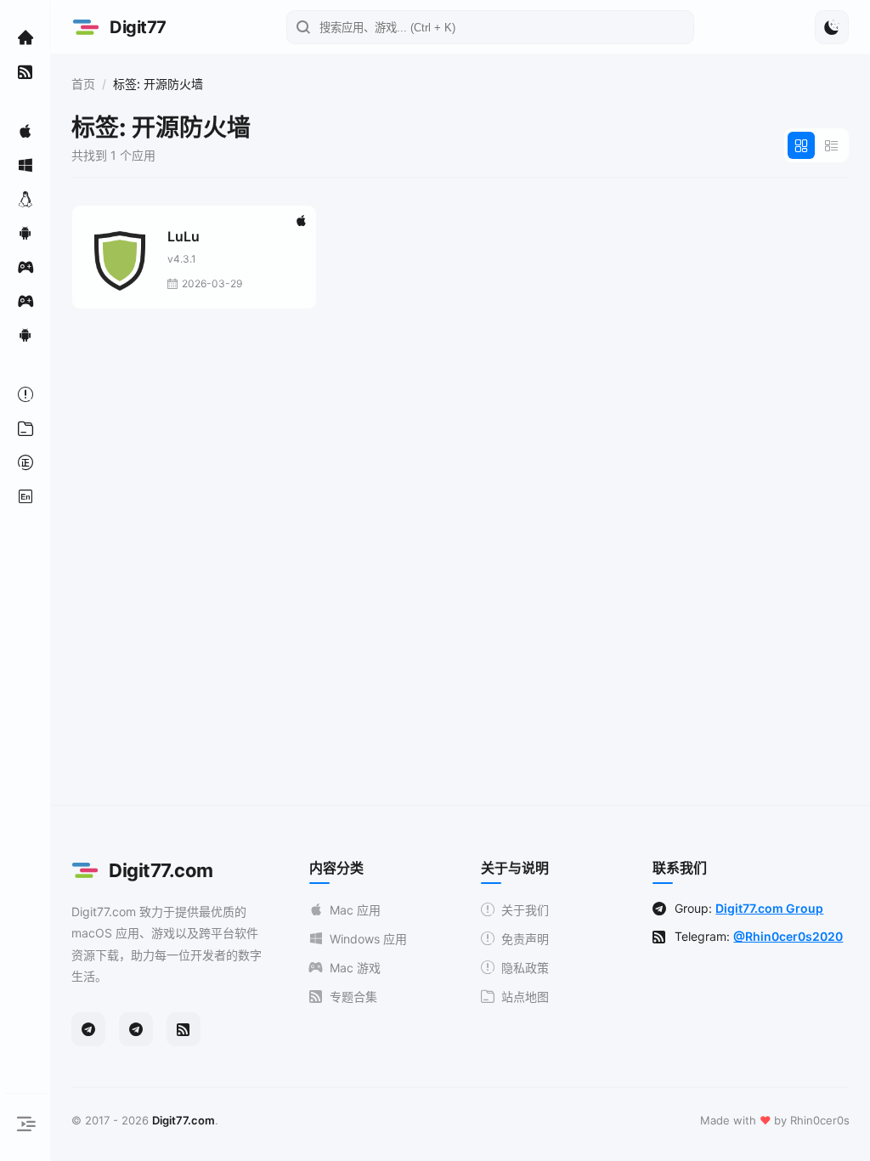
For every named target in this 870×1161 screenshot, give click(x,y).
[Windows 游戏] (25, 301)
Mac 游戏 (355, 967)
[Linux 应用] (25, 199)
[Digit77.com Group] (136, 1029)
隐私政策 (525, 967)
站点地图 (525, 996)
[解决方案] (25, 394)
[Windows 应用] (25, 165)
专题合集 (353, 996)
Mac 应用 (355, 910)
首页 (83, 83)
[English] (25, 496)
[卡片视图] (801, 145)
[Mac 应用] (25, 131)
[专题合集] (25, 71)
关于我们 (525, 910)
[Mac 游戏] (25, 267)
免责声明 (525, 939)
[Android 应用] (25, 233)
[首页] (25, 37)
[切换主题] (832, 27)
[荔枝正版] (25, 462)
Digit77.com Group (769, 908)
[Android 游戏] (25, 335)
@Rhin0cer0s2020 (788, 936)
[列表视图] (831, 145)
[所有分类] (25, 428)
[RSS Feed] (184, 1029)
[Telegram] (88, 1029)
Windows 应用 (368, 939)
